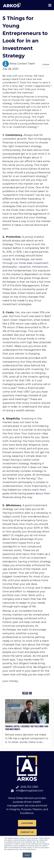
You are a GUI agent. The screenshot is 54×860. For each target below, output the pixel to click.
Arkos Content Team (22, 63)
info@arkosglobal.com (28, 790)
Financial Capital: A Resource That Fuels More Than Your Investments (26, 728)
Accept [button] (27, 855)
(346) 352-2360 (28, 786)
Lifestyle (45, 64)
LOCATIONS (27, 823)
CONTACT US (27, 832)
